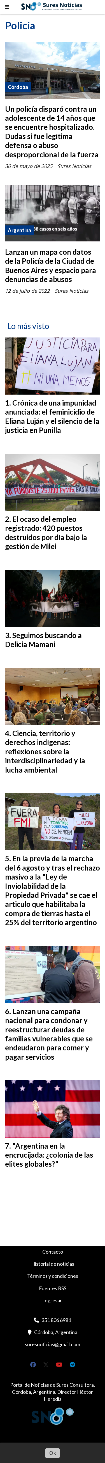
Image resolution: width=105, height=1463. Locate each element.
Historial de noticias (52, 1264)
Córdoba (18, 87)
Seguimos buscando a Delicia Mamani (43, 640)
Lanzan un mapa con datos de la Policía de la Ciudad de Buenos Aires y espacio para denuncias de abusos (50, 265)
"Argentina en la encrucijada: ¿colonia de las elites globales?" (49, 1155)
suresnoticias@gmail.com (52, 1344)
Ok (52, 1452)
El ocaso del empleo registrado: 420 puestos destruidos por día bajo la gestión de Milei (46, 532)
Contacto (52, 1252)
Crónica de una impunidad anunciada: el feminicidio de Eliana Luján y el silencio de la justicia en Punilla (52, 416)
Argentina (19, 230)
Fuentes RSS (52, 1288)
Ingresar (52, 1300)
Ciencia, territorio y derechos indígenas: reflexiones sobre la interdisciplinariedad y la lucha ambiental (45, 751)
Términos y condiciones (52, 1276)
